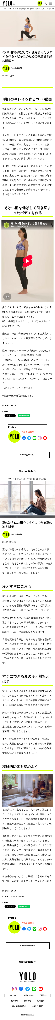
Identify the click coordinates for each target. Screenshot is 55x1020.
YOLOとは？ (13, 995)
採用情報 (27, 1001)
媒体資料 (14, 1001)
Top (4, 9)
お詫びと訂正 (37, 1006)
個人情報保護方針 (19, 1006)
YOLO (10, 9)
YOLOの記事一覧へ (27, 455)
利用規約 (40, 1001)
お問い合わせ (29, 995)
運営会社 (43, 995)
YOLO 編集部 (28, 432)
